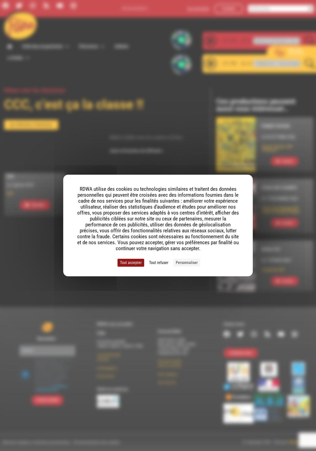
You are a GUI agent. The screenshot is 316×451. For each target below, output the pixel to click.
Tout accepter (131, 262)
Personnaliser (187, 262)
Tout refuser (158, 262)
